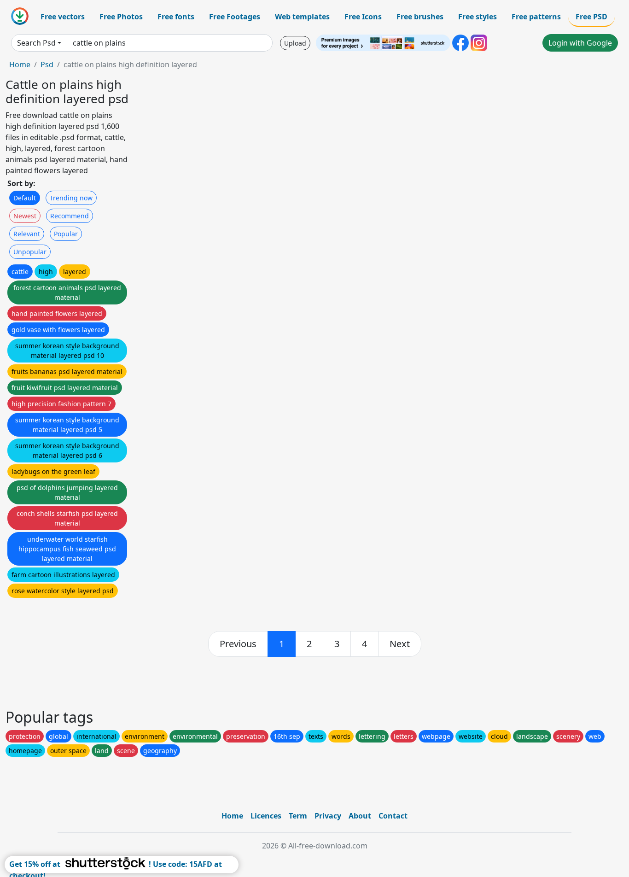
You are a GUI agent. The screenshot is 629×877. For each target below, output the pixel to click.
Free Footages (234, 17)
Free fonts (175, 17)
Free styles (477, 17)
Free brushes (419, 17)
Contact (393, 816)
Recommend (69, 215)
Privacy (327, 816)
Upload (295, 43)
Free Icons (363, 17)
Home (19, 64)
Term (298, 816)
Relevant (26, 233)
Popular (66, 233)
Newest (24, 215)
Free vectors (63, 17)
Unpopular (30, 251)
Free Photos (121, 17)
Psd (47, 64)
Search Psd (36, 43)
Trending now (71, 197)
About (360, 816)
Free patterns (536, 17)
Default (24, 197)
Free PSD (591, 17)
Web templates (302, 17)
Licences (265, 816)
